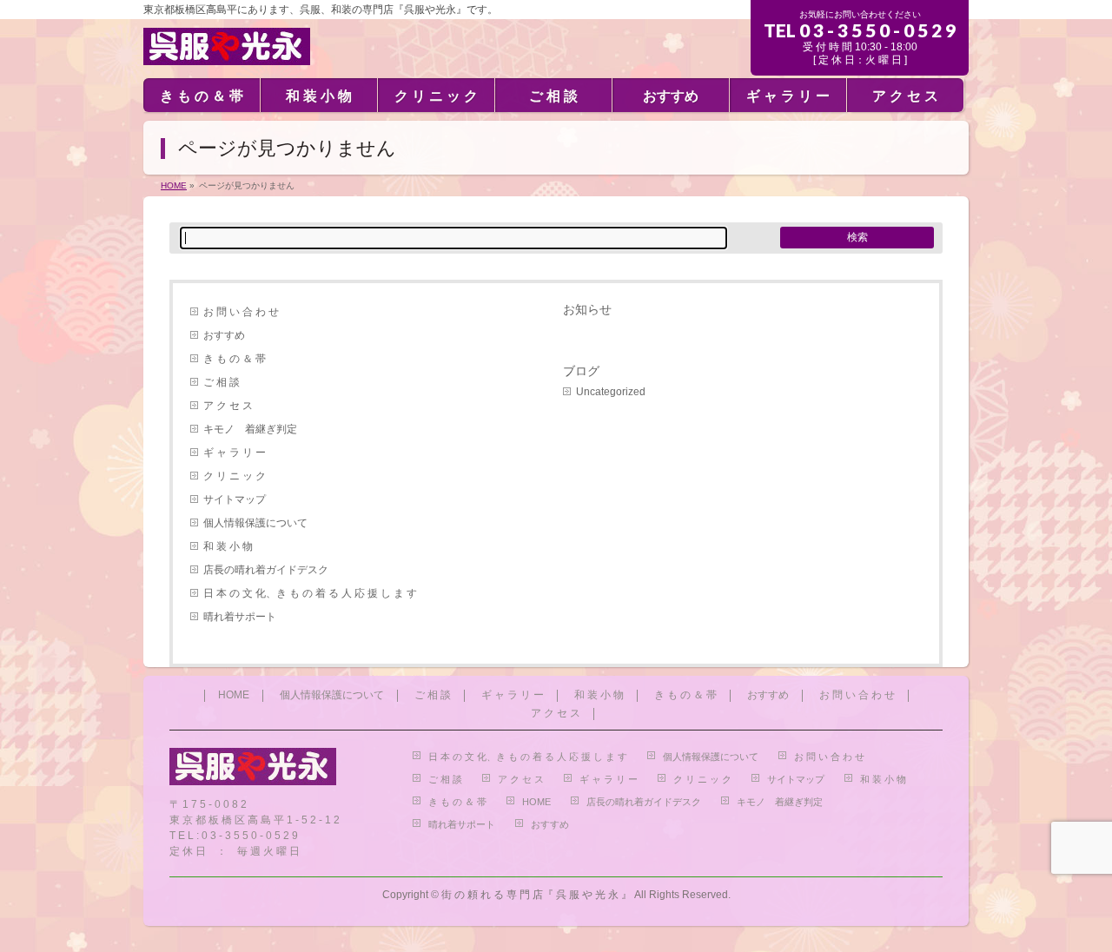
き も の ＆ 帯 (234, 359)
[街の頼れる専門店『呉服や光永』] (226, 45)
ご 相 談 (221, 382)
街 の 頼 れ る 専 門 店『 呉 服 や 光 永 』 (536, 895)
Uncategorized (610, 392)
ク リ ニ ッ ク (234, 476)
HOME (233, 695)
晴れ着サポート (239, 617)
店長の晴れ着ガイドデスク (265, 570)
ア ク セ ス (228, 406)
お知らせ (587, 309)
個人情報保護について (255, 523)
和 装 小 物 (228, 546)
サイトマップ (234, 499)
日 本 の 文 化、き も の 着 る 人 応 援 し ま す (310, 593)
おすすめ (224, 335)
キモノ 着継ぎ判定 (250, 429)
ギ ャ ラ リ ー (234, 452)
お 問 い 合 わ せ (241, 312)
